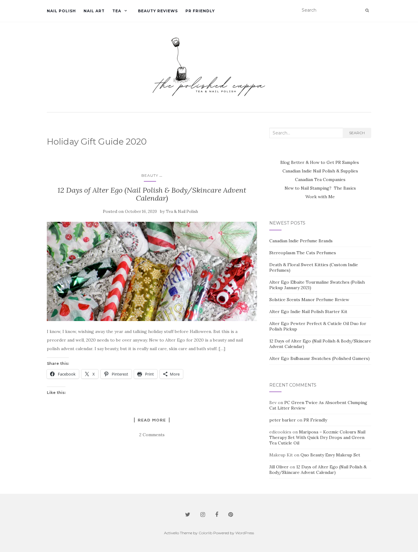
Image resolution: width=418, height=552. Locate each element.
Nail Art (94, 11)
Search (357, 132)
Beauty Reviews (158, 11)
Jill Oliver (279, 467)
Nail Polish (61, 11)
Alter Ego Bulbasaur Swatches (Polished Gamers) (319, 358)
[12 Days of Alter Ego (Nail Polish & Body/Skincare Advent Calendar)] (152, 271)
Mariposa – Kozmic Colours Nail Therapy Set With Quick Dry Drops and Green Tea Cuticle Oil (317, 437)
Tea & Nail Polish (182, 211)
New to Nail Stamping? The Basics (320, 188)
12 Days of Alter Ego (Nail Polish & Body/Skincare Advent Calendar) (152, 194)
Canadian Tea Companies (320, 179)
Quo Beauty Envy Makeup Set (330, 455)
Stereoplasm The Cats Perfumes (302, 252)
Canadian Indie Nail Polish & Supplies (320, 171)
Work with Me (320, 196)
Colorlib (205, 533)
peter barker (282, 420)
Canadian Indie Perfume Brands (301, 241)
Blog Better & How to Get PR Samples (320, 162)
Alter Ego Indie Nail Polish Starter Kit (308, 311)
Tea (116, 11)
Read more (152, 420)
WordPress (244, 533)
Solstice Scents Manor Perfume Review (309, 299)
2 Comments (152, 434)
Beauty (149, 175)
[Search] (367, 10)
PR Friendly (200, 11)
